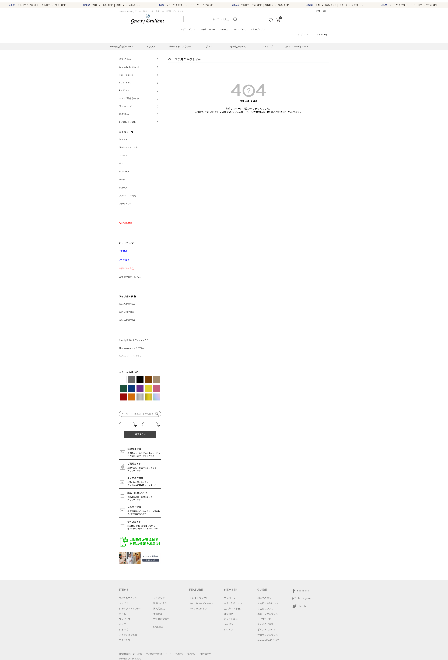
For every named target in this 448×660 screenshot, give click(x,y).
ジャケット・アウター (180, 46)
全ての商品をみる (129, 98)
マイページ (322, 35)
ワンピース (124, 171)
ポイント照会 (231, 619)
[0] (278, 20)
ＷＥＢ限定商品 (161, 619)
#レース (224, 29)
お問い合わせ (205, 653)
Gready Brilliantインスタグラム (134, 340)
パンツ (122, 163)
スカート (123, 155)
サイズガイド (264, 619)
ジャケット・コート (128, 147)
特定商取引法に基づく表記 (130, 653)
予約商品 (157, 613)
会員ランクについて (267, 634)
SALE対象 (158, 626)
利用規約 (179, 653)
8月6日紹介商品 (126, 311)
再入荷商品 (159, 608)
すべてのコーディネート (201, 603)
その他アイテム (238, 46)
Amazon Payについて (268, 640)
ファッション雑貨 (127, 195)
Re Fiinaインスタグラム (130, 356)
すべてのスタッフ (198, 608)
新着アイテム (160, 603)
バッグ (122, 179)
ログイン (303, 35)
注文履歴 (228, 613)
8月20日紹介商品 (127, 303)
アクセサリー (125, 203)
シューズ (123, 187)
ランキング (267, 46)
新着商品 (124, 114)
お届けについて (265, 608)
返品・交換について (267, 613)
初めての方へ (264, 598)
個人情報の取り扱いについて (158, 653)
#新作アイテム (188, 29)
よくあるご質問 (265, 624)
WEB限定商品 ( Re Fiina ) (130, 276)
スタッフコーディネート (296, 46)
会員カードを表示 (233, 608)
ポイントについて (266, 629)
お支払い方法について (268, 603)
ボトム (209, 46)
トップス (150, 46)
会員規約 (191, 653)
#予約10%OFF (208, 29)
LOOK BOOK (127, 122)
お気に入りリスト (233, 603)
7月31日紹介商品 (127, 319)
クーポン (228, 624)
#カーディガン (258, 29)
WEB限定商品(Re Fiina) (121, 46)
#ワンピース (240, 29)
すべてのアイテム (128, 598)
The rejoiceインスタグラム (131, 348)
